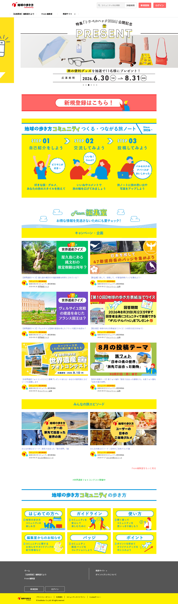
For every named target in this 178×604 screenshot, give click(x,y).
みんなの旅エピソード (46, 458)
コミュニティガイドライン (76, 597)
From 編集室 (47, 14)
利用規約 (59, 597)
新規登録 (145, 5)
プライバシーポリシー (44, 597)
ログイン (159, 5)
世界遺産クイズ (43, 286)
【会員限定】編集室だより (23, 14)
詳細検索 (130, 5)
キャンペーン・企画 (113, 286)
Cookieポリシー (95, 597)
